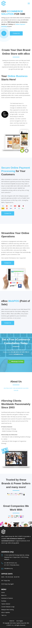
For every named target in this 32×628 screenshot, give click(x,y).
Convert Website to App (7, 607)
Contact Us (16, 33)
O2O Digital (19, 621)
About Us (3, 595)
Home (3, 592)
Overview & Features (7, 598)
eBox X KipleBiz (5, 612)
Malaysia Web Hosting (7, 609)
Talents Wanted (5, 604)
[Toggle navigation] (29, 3)
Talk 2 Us (3, 615)
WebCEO (11, 621)
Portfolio (3, 601)
